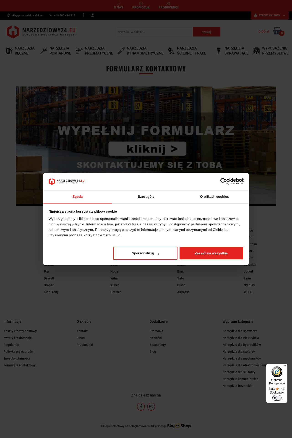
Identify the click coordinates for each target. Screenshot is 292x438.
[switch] (277, 398)
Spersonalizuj (143, 253)
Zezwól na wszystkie (211, 253)
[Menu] (284, 366)
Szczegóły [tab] (146, 196)
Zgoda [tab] (78, 196)
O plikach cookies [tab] (214, 196)
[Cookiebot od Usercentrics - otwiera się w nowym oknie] (224, 181)
